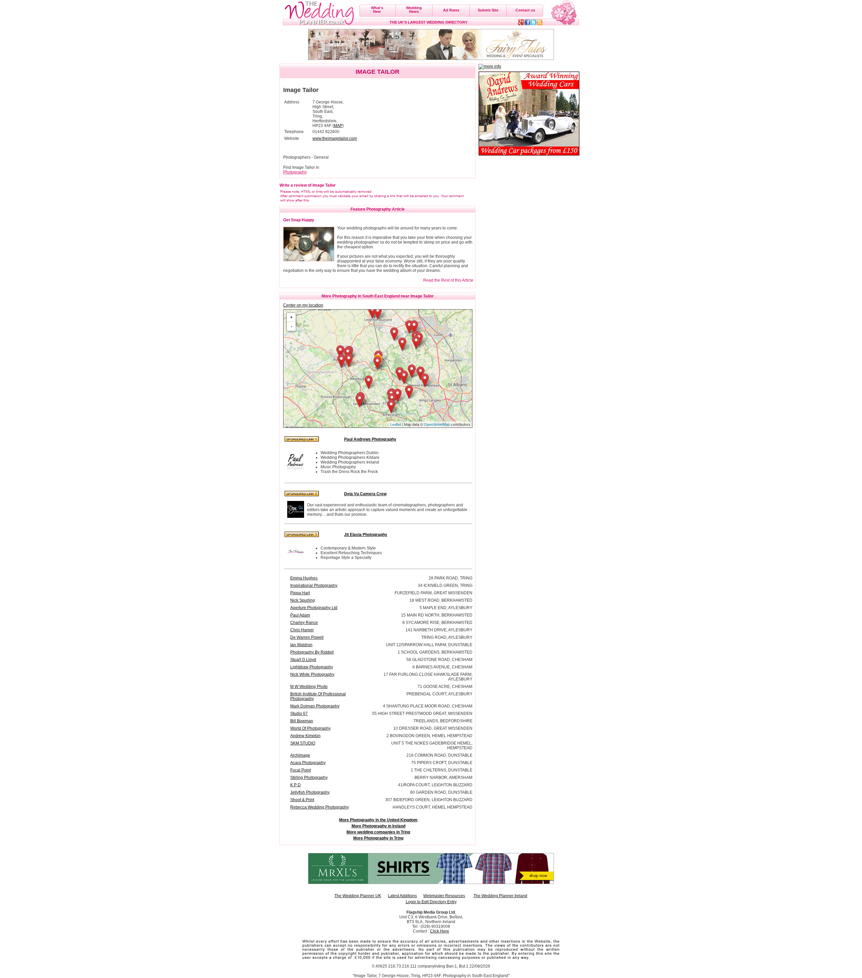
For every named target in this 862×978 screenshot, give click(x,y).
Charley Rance (304, 622)
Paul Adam (300, 615)
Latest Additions (402, 895)
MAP (338, 125)
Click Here (439, 931)
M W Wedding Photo (309, 686)
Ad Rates (451, 10)
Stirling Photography (309, 777)
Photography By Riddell (312, 652)
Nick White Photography (312, 674)
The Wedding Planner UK (357, 895)
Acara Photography (308, 762)
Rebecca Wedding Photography (319, 807)
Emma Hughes (304, 578)
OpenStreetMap (437, 424)
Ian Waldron (301, 644)
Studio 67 (299, 713)
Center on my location (303, 305)
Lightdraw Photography (311, 667)
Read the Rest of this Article (448, 280)
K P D (295, 785)
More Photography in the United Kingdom (378, 820)
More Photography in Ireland (378, 826)
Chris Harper (302, 630)
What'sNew (377, 9)
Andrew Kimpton (305, 735)
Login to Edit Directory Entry (431, 902)
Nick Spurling (302, 600)
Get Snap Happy (298, 220)
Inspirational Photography (313, 585)
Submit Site (488, 10)
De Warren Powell (307, 637)
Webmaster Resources (444, 895)
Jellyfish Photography (310, 792)
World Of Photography (310, 728)
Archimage (300, 755)
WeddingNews (414, 9)
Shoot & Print (302, 799)
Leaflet (395, 424)
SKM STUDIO (302, 743)
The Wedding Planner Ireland (500, 895)
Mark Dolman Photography (314, 706)
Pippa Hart (300, 593)
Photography (295, 172)
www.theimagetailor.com (334, 138)
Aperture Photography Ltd (313, 607)
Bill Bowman (301, 721)
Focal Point (300, 770)
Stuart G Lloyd (303, 659)
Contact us (525, 10)
